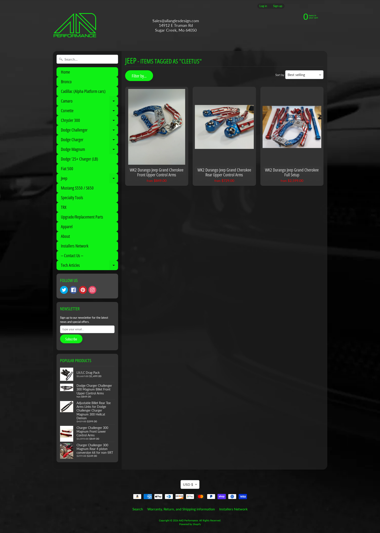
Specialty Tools (72, 198)
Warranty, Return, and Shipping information (181, 509)
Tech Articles (89, 266)
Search (137, 509)
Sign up (277, 6)
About (65, 236)
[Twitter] (64, 290)
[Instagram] (92, 290)
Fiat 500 (67, 169)
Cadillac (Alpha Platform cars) (83, 91)
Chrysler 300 (89, 121)
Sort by (279, 75)
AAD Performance (188, 520)
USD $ (188, 484)
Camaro (89, 102)
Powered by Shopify (190, 524)
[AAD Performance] (75, 25)
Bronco (66, 82)
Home (65, 72)
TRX (63, 207)
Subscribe (71, 339)
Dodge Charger (89, 141)
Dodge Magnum (89, 150)
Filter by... (139, 76)
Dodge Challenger (89, 131)
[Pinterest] (83, 290)
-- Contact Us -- (72, 255)
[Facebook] (73, 290)
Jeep (89, 179)
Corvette (89, 112)
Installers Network (74, 246)
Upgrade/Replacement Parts (82, 217)
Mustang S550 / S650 (77, 188)
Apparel (67, 226)
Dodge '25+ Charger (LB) (79, 159)
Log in (263, 6)
